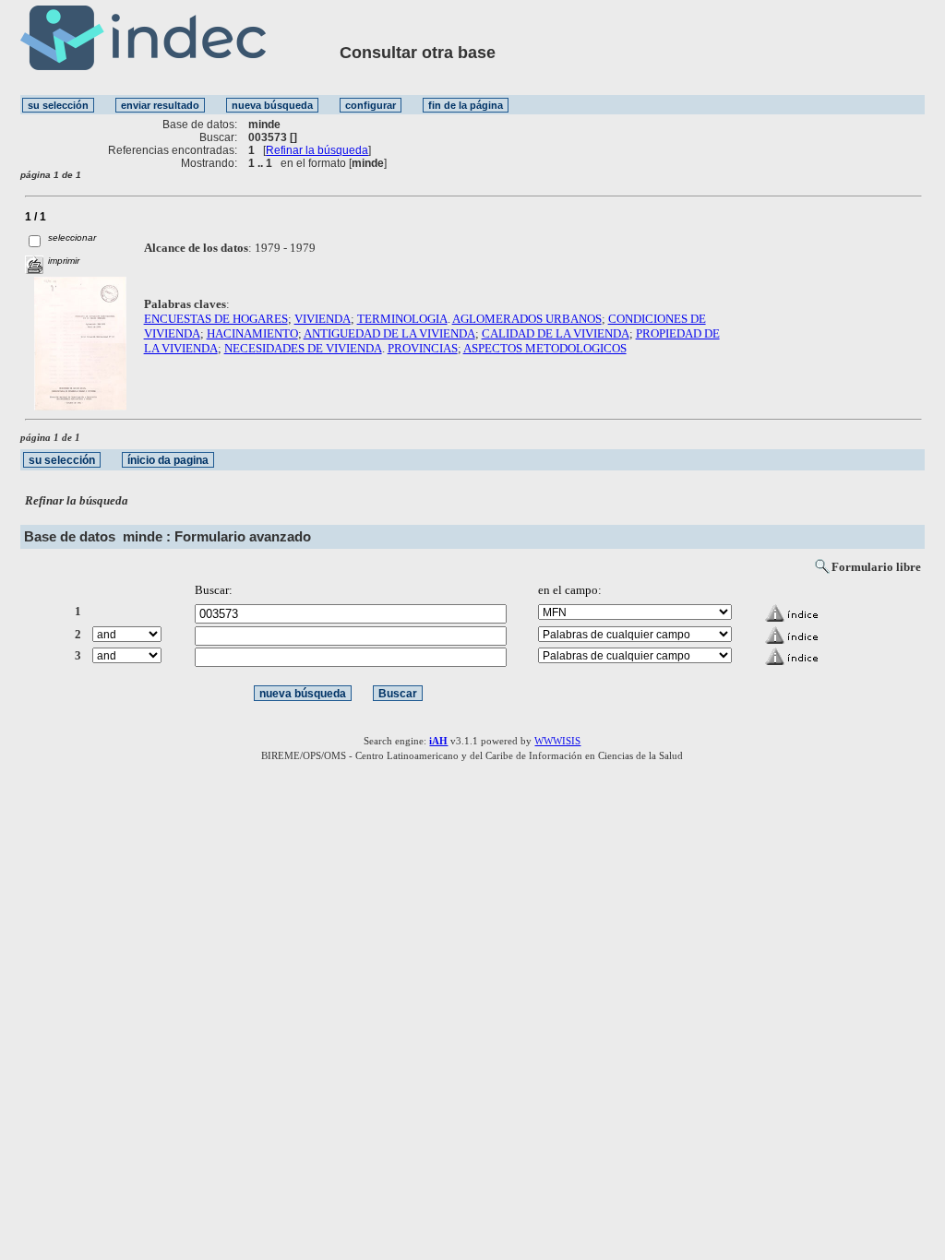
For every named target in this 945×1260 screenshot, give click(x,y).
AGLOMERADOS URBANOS (527, 319)
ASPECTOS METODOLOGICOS (545, 348)
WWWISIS (557, 740)
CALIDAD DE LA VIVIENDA (555, 333)
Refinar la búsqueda (317, 150)
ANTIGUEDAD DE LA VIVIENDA (389, 333)
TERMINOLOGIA (402, 319)
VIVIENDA (322, 319)
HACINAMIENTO (252, 333)
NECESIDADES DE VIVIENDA (303, 348)
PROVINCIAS (423, 348)
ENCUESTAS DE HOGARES (216, 319)
